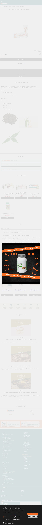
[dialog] (21, 515)
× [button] (40, 506)
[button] (14, 523)
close (39, 243)
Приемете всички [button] (32, 513)
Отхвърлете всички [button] (33, 516)
